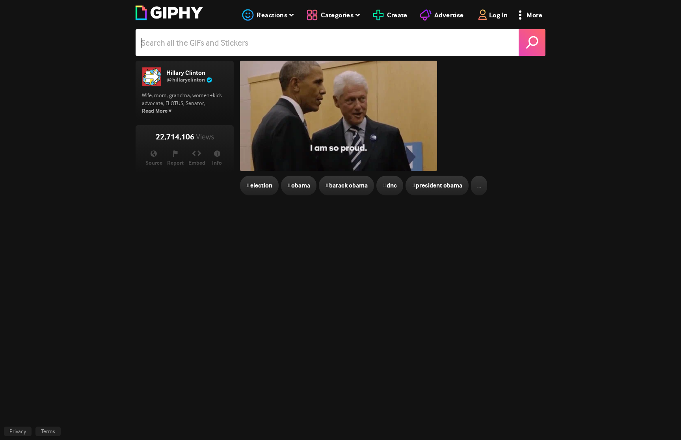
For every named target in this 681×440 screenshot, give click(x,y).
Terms (48, 431)
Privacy (17, 431)
